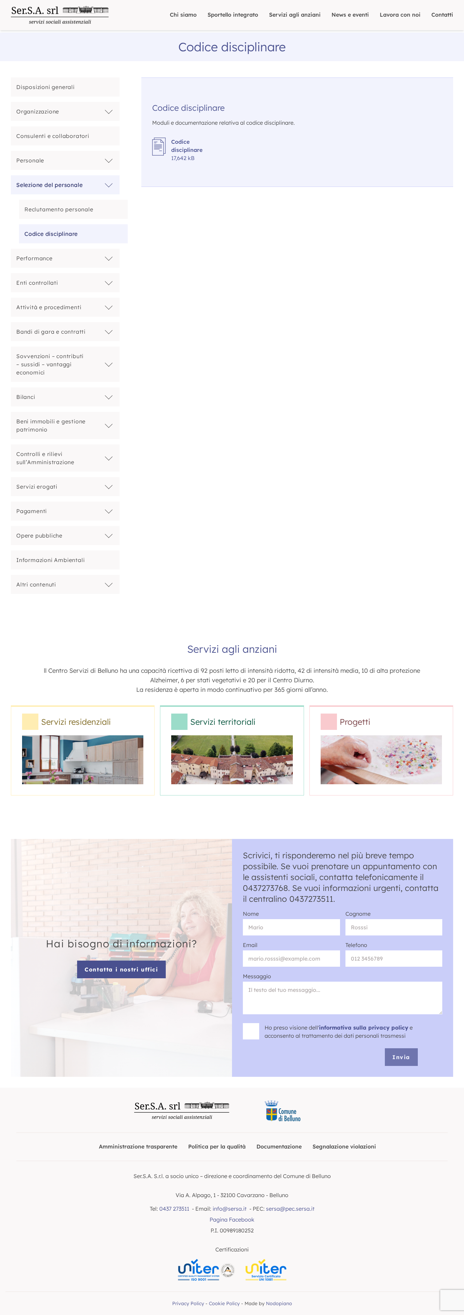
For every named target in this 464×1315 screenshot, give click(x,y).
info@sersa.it (230, 1208)
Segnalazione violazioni (344, 1146)
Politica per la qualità (217, 1146)
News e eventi (350, 14)
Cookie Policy (224, 1303)
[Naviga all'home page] (60, 15)
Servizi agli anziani (295, 14)
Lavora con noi (400, 14)
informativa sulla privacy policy (363, 1027)
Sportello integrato (233, 14)
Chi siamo (183, 14)
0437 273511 (174, 1208)
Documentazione (279, 1146)
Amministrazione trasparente (138, 1146)
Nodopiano (279, 1303)
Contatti (442, 14)
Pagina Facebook (232, 1219)
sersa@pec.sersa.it (290, 1208)
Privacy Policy (188, 1303)
